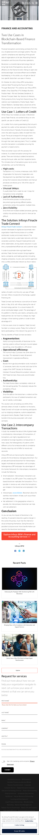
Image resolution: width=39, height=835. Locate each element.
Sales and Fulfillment (10, 810)
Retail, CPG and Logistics (29, 808)
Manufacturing (28, 802)
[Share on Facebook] (15, 551)
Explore (18, 670)
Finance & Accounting (30, 791)
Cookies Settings (19, 825)
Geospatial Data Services (26, 793)
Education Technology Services (11, 791)
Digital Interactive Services (25, 788)
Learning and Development (19, 799)
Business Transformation (15, 785)
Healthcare (8, 796)
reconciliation (17, 493)
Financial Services (10, 793)
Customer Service (10, 788)
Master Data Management (23, 805)
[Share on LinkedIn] (24, 551)
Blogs (26, 3)
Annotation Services (14, 779)
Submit (8, 770)
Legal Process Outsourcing (13, 802)
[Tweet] (19, 551)
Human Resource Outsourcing (23, 796)
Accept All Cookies (19, 831)
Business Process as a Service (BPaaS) (19, 782)
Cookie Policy (29, 821)
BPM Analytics (26, 779)
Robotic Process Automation (11, 808)
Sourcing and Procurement (26, 810)
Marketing (10, 805)
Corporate (27, 785)
